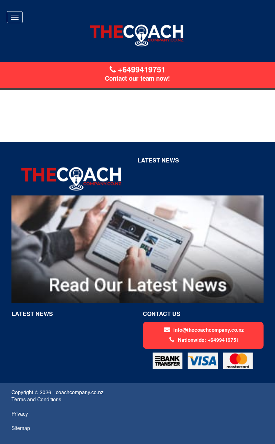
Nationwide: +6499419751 (208, 339)
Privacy (19, 413)
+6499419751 (140, 69)
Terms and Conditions (36, 399)
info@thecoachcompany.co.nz (208, 329)
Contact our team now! (137, 78)
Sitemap (20, 427)
